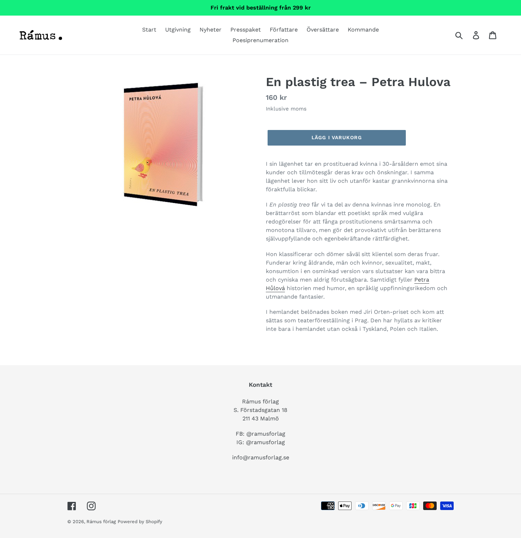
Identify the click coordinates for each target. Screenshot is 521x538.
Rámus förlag (101, 521)
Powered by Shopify (140, 521)
